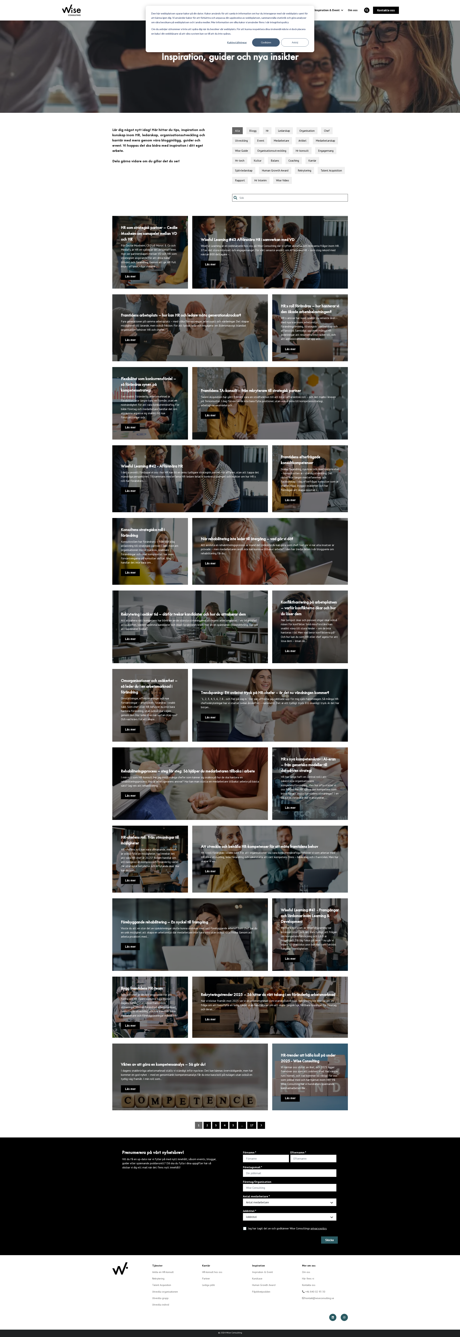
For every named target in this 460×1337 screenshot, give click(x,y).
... (242, 1125)
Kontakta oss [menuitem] (308, 1285)
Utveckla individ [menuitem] (160, 1304)
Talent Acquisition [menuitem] (161, 1285)
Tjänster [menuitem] (157, 1265)
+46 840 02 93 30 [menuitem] (315, 1291)
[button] (366, 10)
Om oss (353, 10)
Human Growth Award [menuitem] (263, 1285)
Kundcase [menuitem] (257, 1278)
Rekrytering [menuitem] (158, 1278)
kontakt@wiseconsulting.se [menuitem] (319, 1298)
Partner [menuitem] (206, 1278)
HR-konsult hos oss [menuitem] (212, 1272)
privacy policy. (319, 1228)
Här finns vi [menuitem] (308, 1278)
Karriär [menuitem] (206, 1265)
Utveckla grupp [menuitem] (160, 1298)
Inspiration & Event (327, 10)
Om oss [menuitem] (306, 1272)
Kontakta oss (386, 10)
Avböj (295, 42)
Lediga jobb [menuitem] (208, 1285)
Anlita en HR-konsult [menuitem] (163, 1272)
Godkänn (266, 42)
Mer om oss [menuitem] (309, 1265)
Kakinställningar (237, 42)
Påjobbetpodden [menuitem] (261, 1291)
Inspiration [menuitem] (258, 1265)
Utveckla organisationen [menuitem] (165, 1291)
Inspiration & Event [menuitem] (262, 1272)
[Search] (236, 198)
